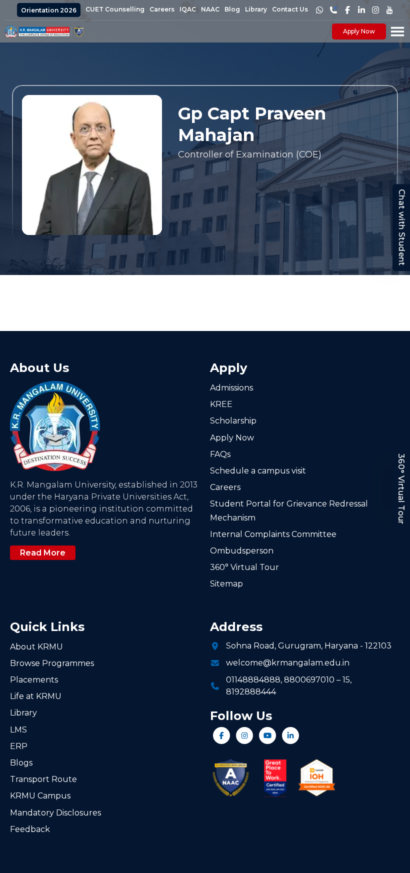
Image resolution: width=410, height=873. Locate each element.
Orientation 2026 (48, 10)
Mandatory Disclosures (55, 813)
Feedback (30, 829)
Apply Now (359, 31)
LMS (18, 729)
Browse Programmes (52, 663)
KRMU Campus (40, 795)
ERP (19, 746)
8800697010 (309, 679)
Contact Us (290, 9)
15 (346, 679)
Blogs (21, 763)
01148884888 (253, 679)
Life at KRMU (36, 696)
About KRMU (36, 647)
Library (256, 9)
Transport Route (43, 779)
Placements (34, 679)
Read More (43, 553)
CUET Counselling (115, 9)
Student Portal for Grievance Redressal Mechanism (289, 510)
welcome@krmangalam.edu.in (288, 663)
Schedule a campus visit (258, 471)
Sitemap (226, 583)
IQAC (188, 9)
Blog (232, 9)
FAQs (220, 454)
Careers (162, 9)
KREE (221, 404)
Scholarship (233, 421)
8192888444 (251, 691)
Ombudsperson (242, 551)
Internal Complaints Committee (273, 534)
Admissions (231, 387)
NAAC (210, 9)
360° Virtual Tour (401, 489)
